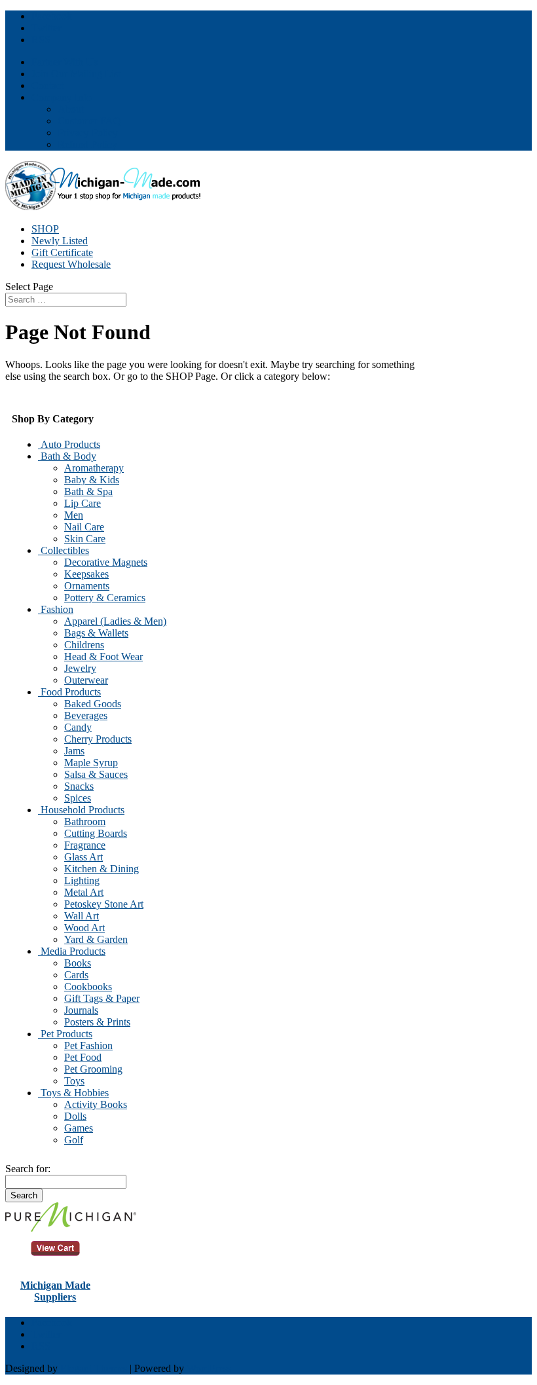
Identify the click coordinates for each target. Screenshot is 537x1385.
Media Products (71, 951)
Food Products (69, 691)
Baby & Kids (91, 479)
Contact (47, 85)
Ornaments (86, 585)
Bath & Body (67, 456)
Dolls (75, 1116)
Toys (74, 1080)
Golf (73, 1139)
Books (77, 963)
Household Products (81, 809)
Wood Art (84, 927)
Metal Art (83, 892)
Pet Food (83, 1057)
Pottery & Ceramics (104, 597)
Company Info (61, 97)
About (71, 109)
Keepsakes (86, 574)
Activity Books (95, 1104)
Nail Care (84, 526)
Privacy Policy (88, 132)
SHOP (45, 228)
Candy (78, 727)
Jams (74, 750)
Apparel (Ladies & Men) (115, 621)
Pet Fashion (88, 1045)
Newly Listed (59, 240)
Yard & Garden (96, 939)
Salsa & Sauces (96, 774)
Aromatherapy (94, 467)
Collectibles (63, 550)
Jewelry (80, 668)
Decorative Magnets (105, 562)
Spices (77, 797)
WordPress (209, 1368)
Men (73, 515)
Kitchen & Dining (101, 868)
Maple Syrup (91, 762)
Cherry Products (98, 739)
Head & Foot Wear (103, 656)
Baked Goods (92, 703)
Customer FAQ (89, 120)
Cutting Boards (95, 833)
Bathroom (84, 821)
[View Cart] (70, 1228)
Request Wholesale (71, 264)
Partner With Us (64, 61)
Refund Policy (87, 144)
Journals (81, 1010)
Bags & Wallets (96, 632)
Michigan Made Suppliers (55, 1291)
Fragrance (84, 845)
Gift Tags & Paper (101, 998)
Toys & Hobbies (73, 1092)
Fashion (55, 609)
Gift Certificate (62, 252)
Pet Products (65, 1033)
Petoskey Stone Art (103, 904)
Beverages (85, 715)
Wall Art (81, 915)
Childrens (84, 644)
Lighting (82, 880)
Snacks (79, 786)
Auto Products (69, 444)
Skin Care (84, 538)
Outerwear (86, 680)
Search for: (27, 1168)
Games (78, 1128)
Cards (76, 974)
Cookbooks (88, 986)
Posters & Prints (97, 1021)
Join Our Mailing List (75, 73)
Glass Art (83, 856)
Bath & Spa (88, 491)
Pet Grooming (93, 1069)
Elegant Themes (93, 1368)
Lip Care (82, 503)
